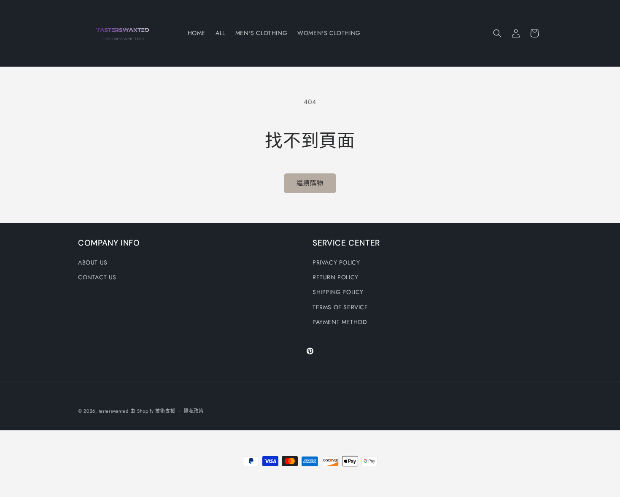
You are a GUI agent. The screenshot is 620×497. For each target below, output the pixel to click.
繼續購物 (310, 183)
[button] (497, 33)
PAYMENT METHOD (340, 322)
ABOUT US (93, 262)
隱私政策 (194, 411)
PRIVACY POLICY (336, 262)
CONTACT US (97, 277)
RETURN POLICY (336, 277)
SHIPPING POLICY (338, 292)
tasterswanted (114, 411)
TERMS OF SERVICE (340, 307)
